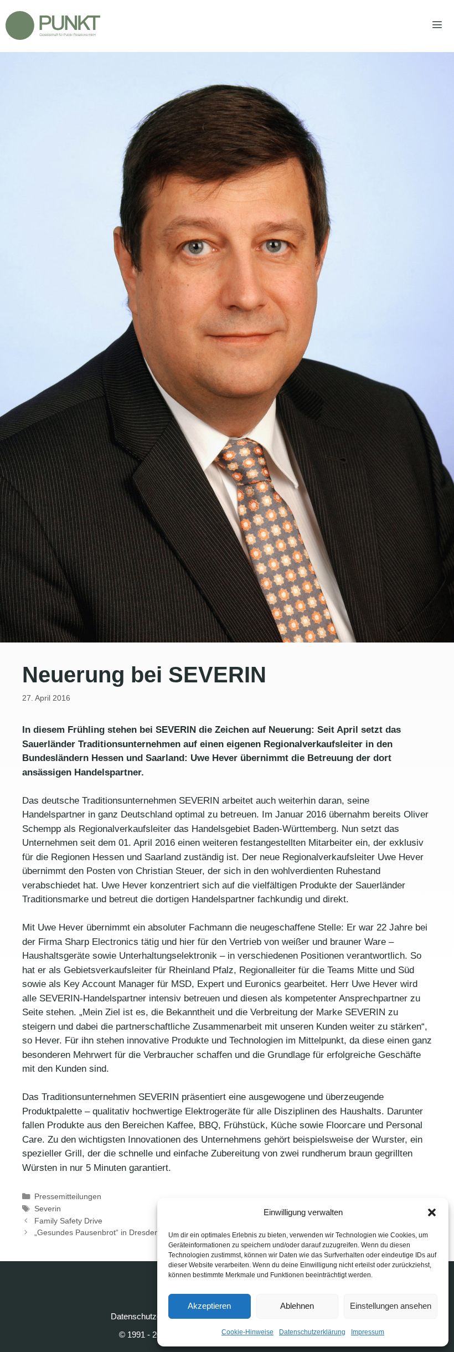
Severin (47, 1208)
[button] (431, 1212)
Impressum (367, 1332)
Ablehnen (297, 1305)
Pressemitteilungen (67, 1196)
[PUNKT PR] (53, 25)
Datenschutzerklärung (312, 1332)
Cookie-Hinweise (247, 1332)
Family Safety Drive (68, 1220)
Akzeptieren (209, 1305)
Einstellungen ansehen (390, 1305)
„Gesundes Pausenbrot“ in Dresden (96, 1232)
